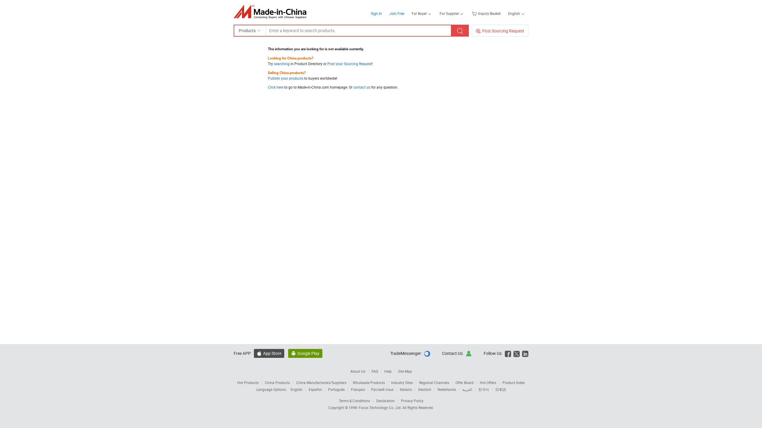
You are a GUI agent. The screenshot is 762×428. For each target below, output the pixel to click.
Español (315, 389)
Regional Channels (434, 382)
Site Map (405, 371)
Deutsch (424, 389)
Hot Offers (488, 382)
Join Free (396, 13)
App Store (272, 353)
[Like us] (508, 353)
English (296, 389)
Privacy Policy (412, 400)
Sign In (376, 13)
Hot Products (248, 382)
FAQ (374, 371)
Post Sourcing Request (503, 31)
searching (282, 63)
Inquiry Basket (489, 13)
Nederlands (447, 389)
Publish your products (285, 78)
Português (336, 389)
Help (388, 371)
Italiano (406, 389)
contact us (361, 87)
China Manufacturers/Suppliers (321, 382)
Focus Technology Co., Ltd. (380, 407)
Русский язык (382, 389)
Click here (275, 87)
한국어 (483, 389)
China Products (277, 382)
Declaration (385, 400)
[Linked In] (525, 353)
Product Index (513, 382)
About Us (357, 371)
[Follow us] (516, 353)
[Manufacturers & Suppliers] (272, 12)
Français (358, 389)
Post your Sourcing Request (349, 63)
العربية (467, 389)
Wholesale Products (369, 382)
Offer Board (464, 382)
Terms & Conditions (354, 400)
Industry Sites (402, 382)
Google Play (308, 353)
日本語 (500, 389)
